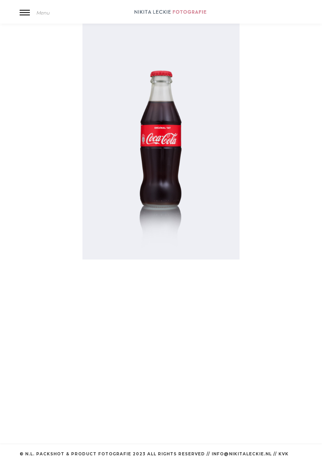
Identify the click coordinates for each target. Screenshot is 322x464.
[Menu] (25, 18)
